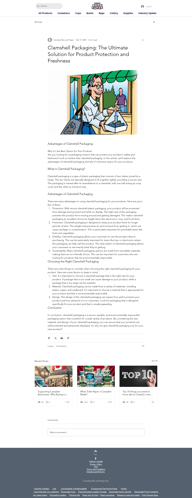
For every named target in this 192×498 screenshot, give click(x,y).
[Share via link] (68, 338)
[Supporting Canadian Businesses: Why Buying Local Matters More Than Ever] (53, 376)
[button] (154, 22)
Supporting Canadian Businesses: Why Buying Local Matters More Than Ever (53, 393)
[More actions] (142, 39)
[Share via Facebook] (49, 338)
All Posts (38, 22)
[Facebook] (95, 458)
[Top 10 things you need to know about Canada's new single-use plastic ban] (138, 376)
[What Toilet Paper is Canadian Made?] (96, 376)
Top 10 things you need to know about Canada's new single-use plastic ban (136, 393)
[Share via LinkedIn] (61, 338)
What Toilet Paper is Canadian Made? (95, 393)
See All (154, 361)
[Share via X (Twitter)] (55, 338)
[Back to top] (95, 451)
